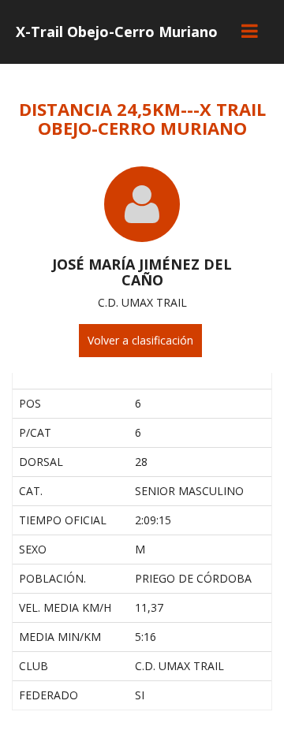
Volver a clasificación (140, 340)
